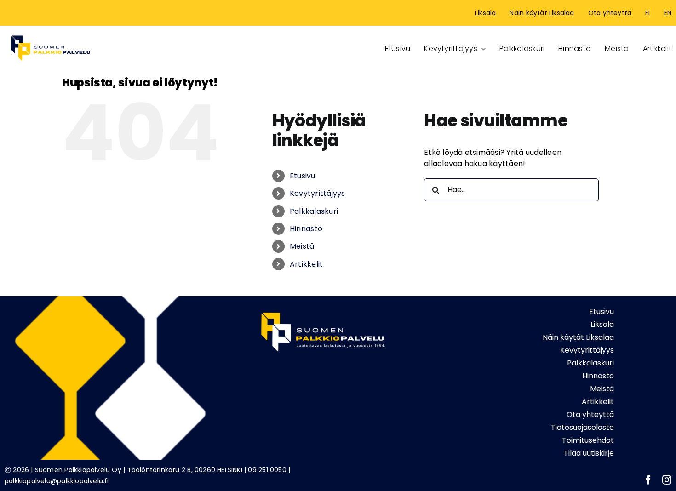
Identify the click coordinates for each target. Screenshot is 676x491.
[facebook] (648, 480)
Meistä (302, 246)
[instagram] (666, 480)
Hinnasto (306, 228)
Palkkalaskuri (314, 211)
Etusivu (302, 176)
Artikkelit (306, 264)
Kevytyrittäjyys (317, 193)
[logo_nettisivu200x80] (51, 34)
